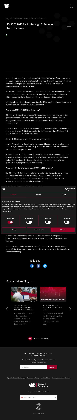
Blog (7, 18)
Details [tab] (38, 194)
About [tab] (64, 194)
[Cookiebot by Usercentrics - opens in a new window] (66, 189)
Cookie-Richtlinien (45, 378)
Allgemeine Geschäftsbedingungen (16, 378)
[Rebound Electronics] (6, 6)
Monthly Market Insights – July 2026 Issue (24, 307)
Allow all (63, 229)
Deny (14, 229)
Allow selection (39, 229)
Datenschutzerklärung (33, 378)
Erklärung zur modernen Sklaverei (61, 378)
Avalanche (41, 413)
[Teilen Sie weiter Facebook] (38, 266)
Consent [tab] (13, 194)
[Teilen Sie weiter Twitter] (45, 266)
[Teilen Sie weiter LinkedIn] (32, 266)
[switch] (29, 222)
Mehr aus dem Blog (41, 338)
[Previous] (8, 309)
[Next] (68, 309)
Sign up (52, 367)
